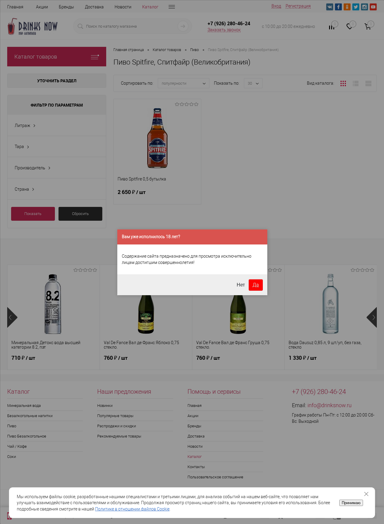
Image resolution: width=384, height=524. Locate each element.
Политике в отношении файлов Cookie (132, 509)
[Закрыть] (368, 494)
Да (256, 285)
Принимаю (351, 503)
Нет (241, 284)
